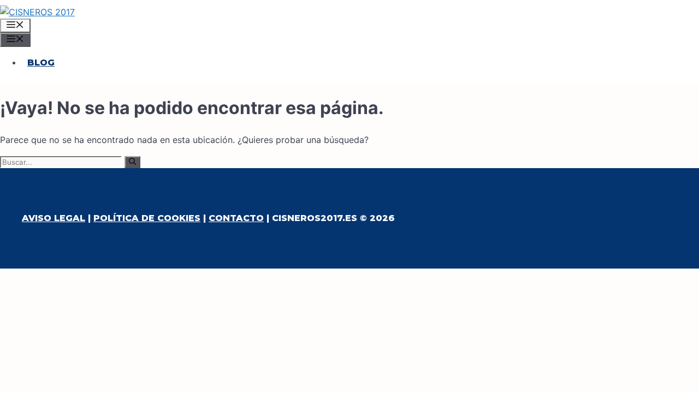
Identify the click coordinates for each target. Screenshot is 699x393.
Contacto (236, 218)
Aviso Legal (53, 218)
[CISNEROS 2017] (37, 12)
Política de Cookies (146, 218)
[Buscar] (132, 162)
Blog (41, 62)
